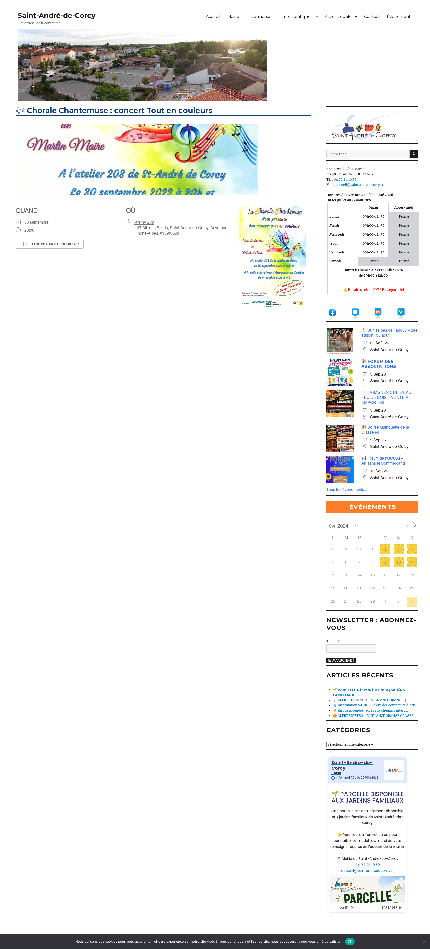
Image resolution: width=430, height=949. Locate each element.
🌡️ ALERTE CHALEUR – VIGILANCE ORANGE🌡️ (370, 700)
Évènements (399, 16)
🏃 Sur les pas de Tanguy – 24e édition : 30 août (389, 332)
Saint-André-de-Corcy (57, 15)
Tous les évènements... (346, 489)
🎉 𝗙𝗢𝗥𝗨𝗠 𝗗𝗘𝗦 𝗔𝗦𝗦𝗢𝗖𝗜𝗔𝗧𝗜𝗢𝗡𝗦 (378, 363)
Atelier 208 (144, 222)
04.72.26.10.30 (345, 179)
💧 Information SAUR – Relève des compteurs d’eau (374, 705)
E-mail (333, 642)
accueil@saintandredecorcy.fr (359, 185)
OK (350, 941)
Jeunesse (261, 16)
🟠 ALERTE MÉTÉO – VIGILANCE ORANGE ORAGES (373, 716)
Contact (372, 16)
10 (398, 562)
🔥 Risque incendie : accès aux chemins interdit (370, 710)
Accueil (213, 16)
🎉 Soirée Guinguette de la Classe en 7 (385, 429)
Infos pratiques (297, 16)
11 (412, 562)
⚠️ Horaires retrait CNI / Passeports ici (373, 290)
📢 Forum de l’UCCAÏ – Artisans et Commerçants (383, 460)
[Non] (423, 941)
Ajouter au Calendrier (53, 244)
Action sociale (338, 16)
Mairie (233, 16)
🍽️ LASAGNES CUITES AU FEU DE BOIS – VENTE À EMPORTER (386, 397)
